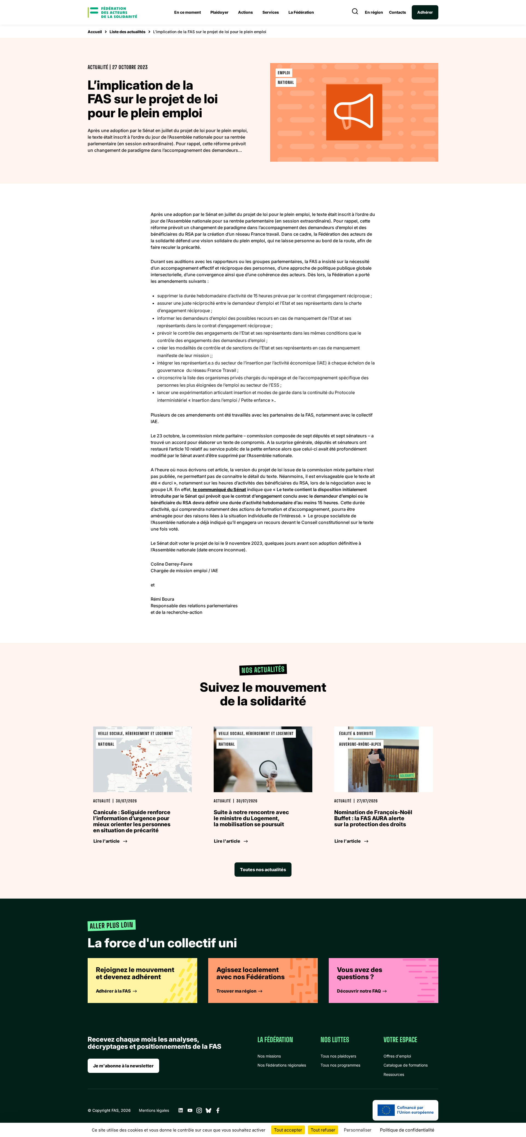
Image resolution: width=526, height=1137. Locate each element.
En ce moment (187, 12)
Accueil (95, 31)
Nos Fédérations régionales (282, 1065)
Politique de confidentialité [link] (407, 1130)
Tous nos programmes (340, 1065)
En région (374, 12)
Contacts (397, 12)
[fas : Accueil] (112, 12)
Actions (245, 12)
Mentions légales (154, 1110)
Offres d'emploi (397, 1056)
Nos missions (269, 1056)
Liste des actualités (127, 31)
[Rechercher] (355, 12)
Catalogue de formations (406, 1065)
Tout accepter (288, 1130)
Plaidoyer (219, 12)
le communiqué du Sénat (219, 489)
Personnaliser (357, 1130)
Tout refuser (323, 1130)
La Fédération (301, 12)
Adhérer (425, 12)
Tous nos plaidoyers (338, 1056)
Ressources (394, 1074)
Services (270, 12)
